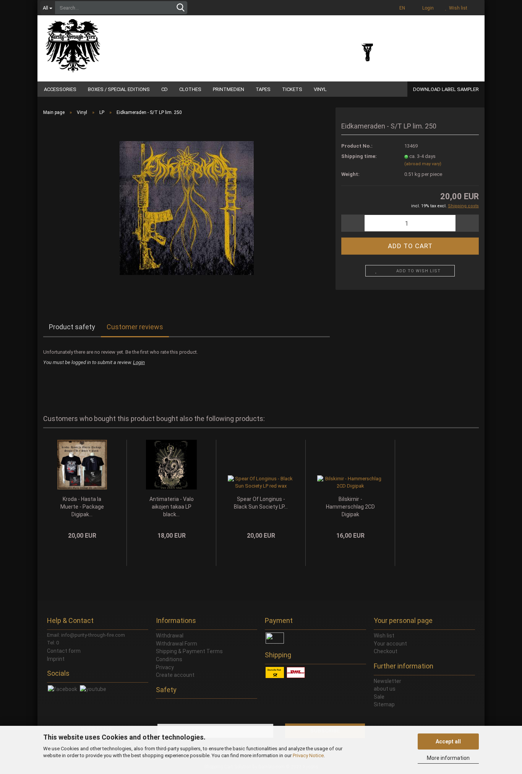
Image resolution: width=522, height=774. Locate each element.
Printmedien (228, 89)
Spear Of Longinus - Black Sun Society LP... (261, 503)
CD (164, 89)
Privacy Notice (308, 755)
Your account (390, 644)
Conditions (169, 659)
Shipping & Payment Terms (189, 651)
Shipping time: (359, 156)
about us (385, 689)
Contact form (64, 651)
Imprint (56, 659)
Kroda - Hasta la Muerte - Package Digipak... (82, 506)
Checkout (385, 651)
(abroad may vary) (422, 163)
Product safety (72, 327)
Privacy (165, 667)
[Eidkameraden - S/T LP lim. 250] (187, 207)
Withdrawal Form (176, 644)
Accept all (448, 741)
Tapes (263, 89)
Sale (379, 697)
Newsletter (387, 681)
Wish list (457, 8)
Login (427, 8)
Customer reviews (135, 327)
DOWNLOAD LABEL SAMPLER (446, 89)
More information (448, 758)
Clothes (190, 89)
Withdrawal (169, 636)
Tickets (292, 89)
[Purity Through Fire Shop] (102, 42)
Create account (175, 675)
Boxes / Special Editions (119, 89)
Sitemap (384, 704)
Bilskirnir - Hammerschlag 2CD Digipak (350, 506)
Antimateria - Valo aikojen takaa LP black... (171, 506)
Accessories (60, 89)
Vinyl (320, 89)
